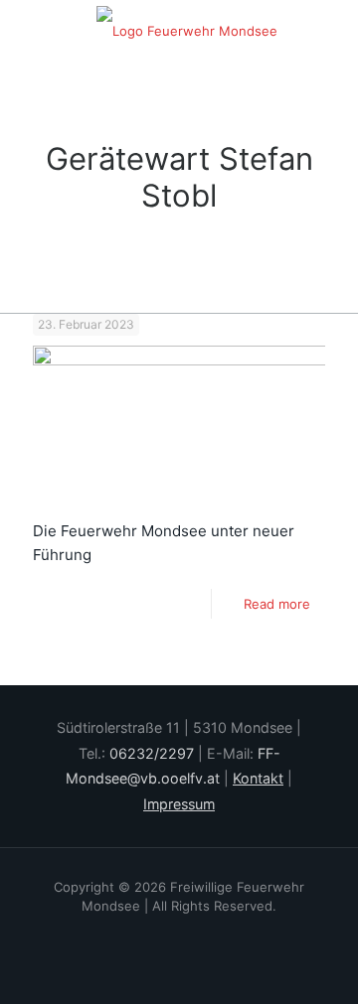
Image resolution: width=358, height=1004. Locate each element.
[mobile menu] (331, 30)
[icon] (206, 934)
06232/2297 (151, 753)
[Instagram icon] (179, 934)
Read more (277, 604)
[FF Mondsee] (186, 30)
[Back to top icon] (297, 953)
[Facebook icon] (152, 934)
